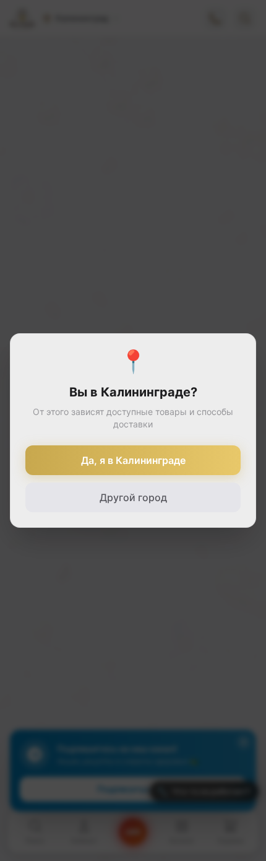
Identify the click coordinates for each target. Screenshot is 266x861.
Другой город (133, 497)
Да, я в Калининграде (133, 460)
